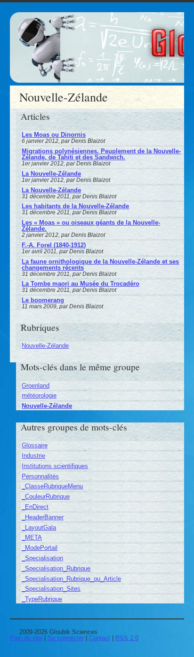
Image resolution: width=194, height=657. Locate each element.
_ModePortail (39, 547)
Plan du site (26, 637)
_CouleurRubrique (46, 496)
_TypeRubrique (42, 598)
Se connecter (66, 637)
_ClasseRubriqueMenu (52, 486)
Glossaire (35, 445)
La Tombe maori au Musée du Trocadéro (80, 283)
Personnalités (40, 476)
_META (32, 537)
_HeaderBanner (43, 517)
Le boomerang (43, 300)
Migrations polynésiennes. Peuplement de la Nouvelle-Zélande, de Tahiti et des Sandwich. (101, 154)
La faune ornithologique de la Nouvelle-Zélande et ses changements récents (100, 264)
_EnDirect (35, 506)
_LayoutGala (39, 527)
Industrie (33, 455)
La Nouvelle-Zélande (51, 173)
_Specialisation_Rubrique (56, 568)
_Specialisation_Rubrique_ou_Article (71, 578)
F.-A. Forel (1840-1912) (54, 245)
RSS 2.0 (126, 637)
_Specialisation (42, 558)
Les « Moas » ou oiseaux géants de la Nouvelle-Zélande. (91, 225)
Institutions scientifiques (55, 465)
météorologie (39, 395)
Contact (99, 637)
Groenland (35, 385)
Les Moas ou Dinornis (54, 134)
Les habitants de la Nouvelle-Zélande (75, 206)
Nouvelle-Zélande (45, 345)
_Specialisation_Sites (51, 588)
